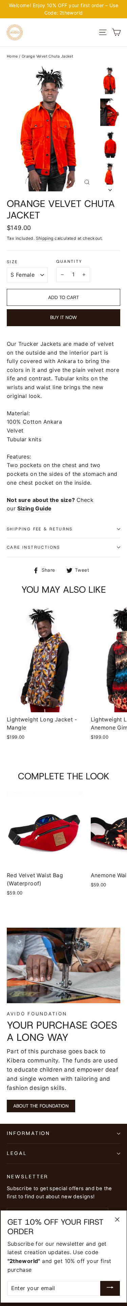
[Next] (110, 188)
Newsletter (27, 1176)
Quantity (69, 261)
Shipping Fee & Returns (40, 529)
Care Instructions (33, 547)
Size (12, 261)
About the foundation (41, 1106)
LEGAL (17, 1153)
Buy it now (63, 317)
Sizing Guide (34, 508)
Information (28, 1133)
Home (12, 56)
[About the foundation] (63, 965)
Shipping (45, 238)
